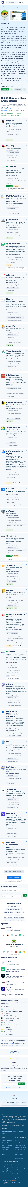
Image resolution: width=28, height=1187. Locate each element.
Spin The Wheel (16, 1182)
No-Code (6, 1164)
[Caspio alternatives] (3, 652)
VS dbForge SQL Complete (11, 1016)
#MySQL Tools (5, 115)
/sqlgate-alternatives (6, 487)
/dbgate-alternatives (6, 588)
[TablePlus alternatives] (3, 566)
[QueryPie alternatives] (3, 814)
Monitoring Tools (6, 1174)
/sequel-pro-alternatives (7, 324)
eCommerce (12, 1170)
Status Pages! (5, 1147)
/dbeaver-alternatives (6, 119)
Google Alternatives (20, 1145)
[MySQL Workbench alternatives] (3, 196)
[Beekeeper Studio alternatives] (3, 403)
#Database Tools (15, 115)
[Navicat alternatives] (3, 299)
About (3, 1133)
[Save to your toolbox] (4, 19)
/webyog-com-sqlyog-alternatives (10, 682)
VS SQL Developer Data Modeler (12, 1025)
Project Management (15, 1172)
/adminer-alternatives (6, 273)
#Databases (19, 113)
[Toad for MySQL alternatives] (3, 428)
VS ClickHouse (8, 1029)
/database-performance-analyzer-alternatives (13, 840)
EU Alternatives (11, 1043)
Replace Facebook (19, 1142)
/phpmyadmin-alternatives (8, 218)
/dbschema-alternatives (7, 765)
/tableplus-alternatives (7, 563)
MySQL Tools (18, 915)
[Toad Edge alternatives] (3, 790)
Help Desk (8, 1168)
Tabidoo (13, 1065)
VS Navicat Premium (9, 1031)
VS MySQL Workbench (10, 1009)
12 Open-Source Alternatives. (13, 109)
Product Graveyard (20, 1149)
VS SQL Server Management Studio (13, 1011)
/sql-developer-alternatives (8, 373)
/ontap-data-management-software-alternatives (14, 709)
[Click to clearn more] (14, 1099)
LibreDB (22, 71)
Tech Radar (18, 1140)
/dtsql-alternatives (6, 740)
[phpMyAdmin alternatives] (3, 220)
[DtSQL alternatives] (3, 742)
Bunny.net (14, 1180)
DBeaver (20, 56)
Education (19, 1174)
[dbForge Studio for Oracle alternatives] (3, 615)
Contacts (15, 1131)
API (7, 1133)
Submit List (5, 1152)
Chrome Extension (7, 1145)
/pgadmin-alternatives (7, 509)
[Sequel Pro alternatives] (3, 327)
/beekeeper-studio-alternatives (9, 400)
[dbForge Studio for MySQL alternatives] (3, 452)
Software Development (19, 920)
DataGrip (4, 58)
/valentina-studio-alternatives (9, 349)
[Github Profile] (24, 89)
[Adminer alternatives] (3, 275)
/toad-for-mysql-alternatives (8, 425)
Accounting (5, 1170)
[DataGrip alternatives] (3, 146)
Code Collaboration (15, 906)
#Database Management (7, 113)
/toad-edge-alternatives (7, 787)
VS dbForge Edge (8, 1034)
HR (23, 912)
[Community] (22, 2)
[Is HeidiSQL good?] (11, 89)
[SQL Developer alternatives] (3, 376)
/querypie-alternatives (7, 811)
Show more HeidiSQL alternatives (14, 871)
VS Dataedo (7, 1027)
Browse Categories (7, 1140)
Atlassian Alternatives (20, 1147)
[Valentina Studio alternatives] (3, 352)
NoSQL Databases (8, 917)
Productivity (15, 1168)
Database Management (14, 909)
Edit (3, 83)
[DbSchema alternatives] (3, 768)
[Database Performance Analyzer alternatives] (3, 843)
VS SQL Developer (8, 1020)
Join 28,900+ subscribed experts (14, 1087)
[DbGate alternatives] (3, 591)
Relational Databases (19, 917)
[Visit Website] (26, 120)
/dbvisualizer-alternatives (7, 242)
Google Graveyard (19, 1152)
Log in (3, 894)
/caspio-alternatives (6, 650)
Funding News (5, 1149)
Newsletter (5, 1154)
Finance (14, 1174)
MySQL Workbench (16, 58)
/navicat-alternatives (6, 297)
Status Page (18, 89)
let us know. (23, 1045)
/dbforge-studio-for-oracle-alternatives (11, 612)
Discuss (21, 1131)
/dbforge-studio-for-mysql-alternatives (11, 449)
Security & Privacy (8, 920)
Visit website (5, 89)
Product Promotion (7, 1131)
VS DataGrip (7, 1013)
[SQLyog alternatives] (3, 685)
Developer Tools (14, 1164)
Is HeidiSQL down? (14, 1052)
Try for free (9, 186)
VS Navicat (7, 1022)
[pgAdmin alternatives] (3, 511)
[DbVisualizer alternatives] (3, 244)
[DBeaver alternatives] (3, 121)
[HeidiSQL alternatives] (4, 14)
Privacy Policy (12, 1178)
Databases (17, 912)
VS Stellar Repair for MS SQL (11, 1018)
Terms (19, 1178)
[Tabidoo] (3, 167)
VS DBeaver (7, 1006)
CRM (3, 1168)
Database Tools (8, 912)
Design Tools (5, 1166)
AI (8, 906)
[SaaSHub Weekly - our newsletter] (19, 2)
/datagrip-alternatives (7, 144)
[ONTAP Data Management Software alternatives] (3, 712)
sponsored (14, 1104)
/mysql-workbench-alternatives (9, 194)
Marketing (22, 1168)
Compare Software (7, 1142)
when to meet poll (13, 1183)
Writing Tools (5, 1172)
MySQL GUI (9, 915)
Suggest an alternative (14, 877)
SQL (3, 489)
